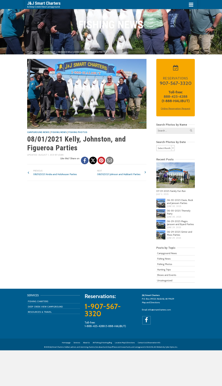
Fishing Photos (77, 132)
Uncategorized (164, 280)
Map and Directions (151, 302)
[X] (93, 160)
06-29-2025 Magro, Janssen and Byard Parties (180, 223)
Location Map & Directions (125, 343)
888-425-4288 (175, 96)
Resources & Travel (40, 312)
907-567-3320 (176, 83)
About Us (86, 343)
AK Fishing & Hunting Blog (102, 343)
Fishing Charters (38, 301)
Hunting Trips (164, 269)
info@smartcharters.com (159, 309)
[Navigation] (191, 4)
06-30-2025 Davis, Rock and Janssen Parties (180, 202)
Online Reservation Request (175, 108)
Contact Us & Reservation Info (149, 343)
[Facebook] (84, 160)
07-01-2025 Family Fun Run (171, 191)
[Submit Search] (191, 131)
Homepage (66, 343)
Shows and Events (166, 275)
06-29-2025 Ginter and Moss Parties (179, 233)
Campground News (38, 132)
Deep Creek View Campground (45, 306)
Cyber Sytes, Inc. (171, 347)
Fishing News (59, 132)
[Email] (109, 160)
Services (77, 343)
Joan (61, 155)
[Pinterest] (101, 160)
